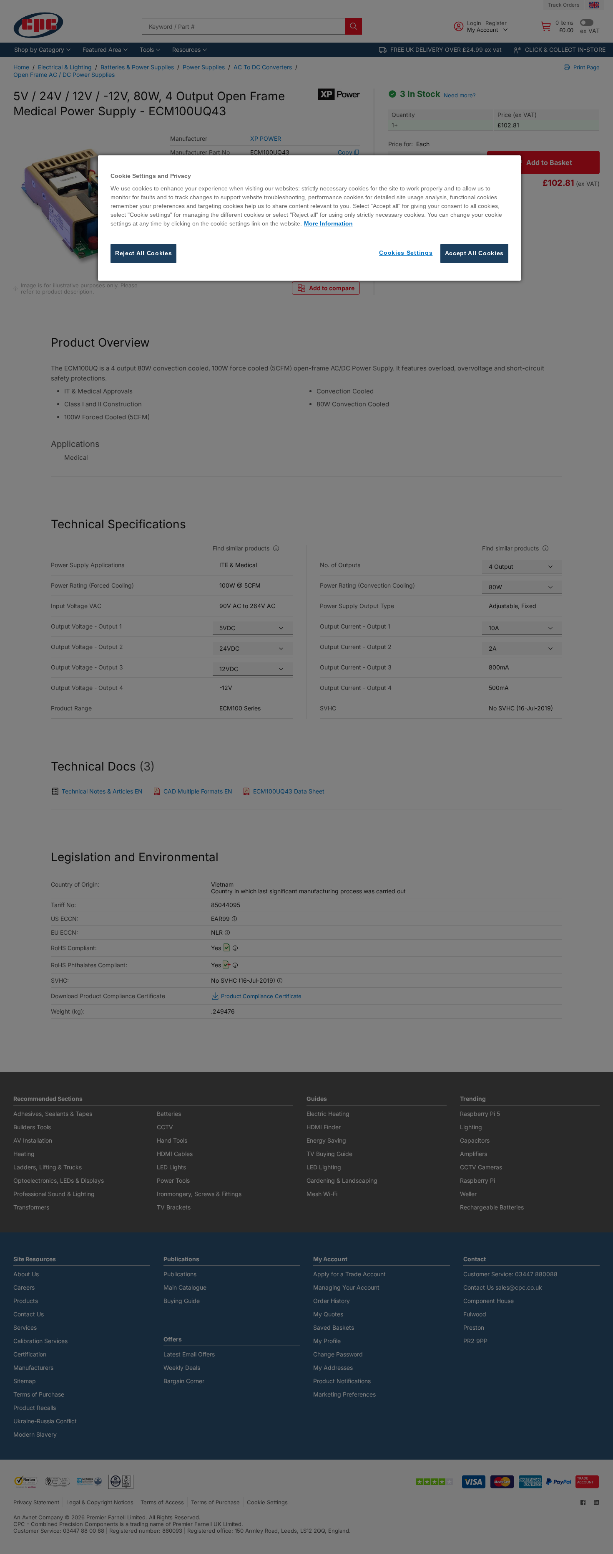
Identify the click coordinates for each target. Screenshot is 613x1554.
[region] (309, 218)
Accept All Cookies (474, 253)
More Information (328, 224)
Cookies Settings (405, 253)
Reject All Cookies (143, 253)
